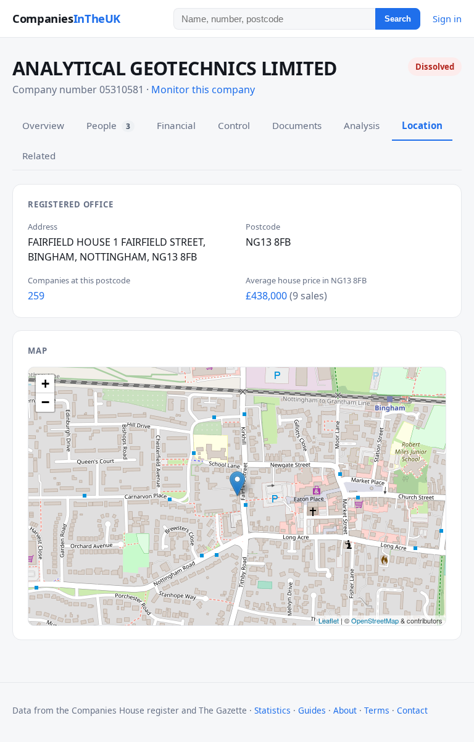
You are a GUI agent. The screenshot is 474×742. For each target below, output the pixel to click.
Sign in (447, 18)
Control (234, 125)
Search (398, 18)
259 (36, 295)
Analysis (362, 125)
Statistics (272, 710)
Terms (376, 710)
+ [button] (45, 383)
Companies (66, 18)
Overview (43, 125)
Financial (176, 125)
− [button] (45, 402)
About (345, 710)
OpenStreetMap (375, 620)
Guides (312, 710)
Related (39, 155)
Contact (412, 710)
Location (422, 125)
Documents (297, 125)
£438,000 (266, 295)
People (108, 125)
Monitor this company (203, 89)
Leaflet (328, 620)
